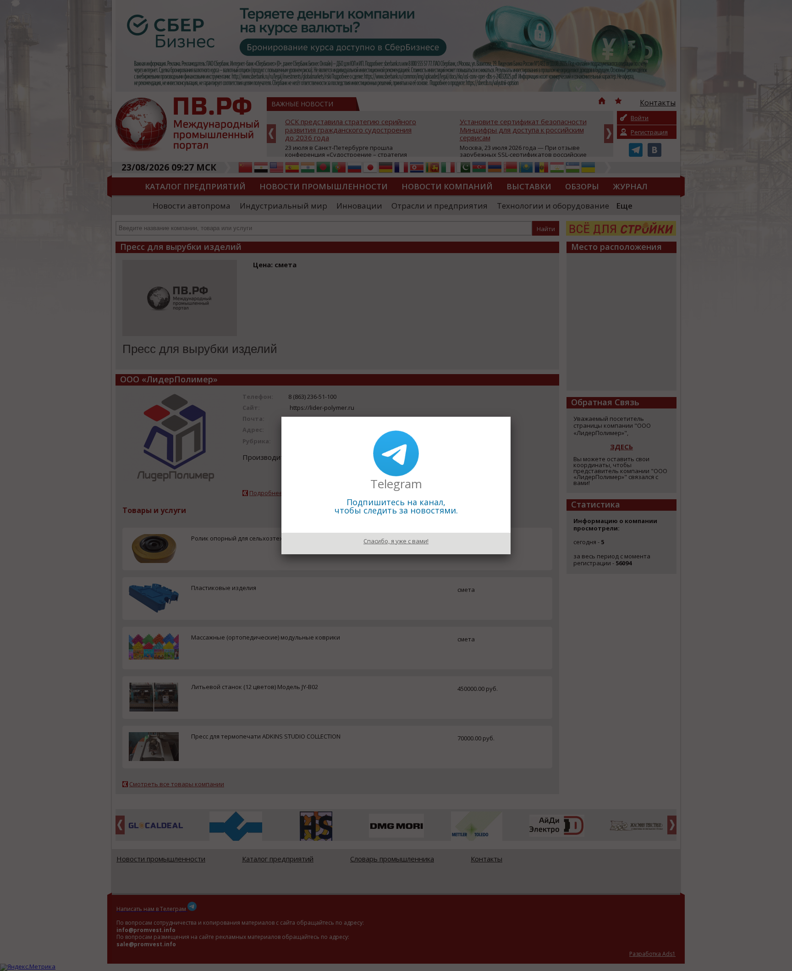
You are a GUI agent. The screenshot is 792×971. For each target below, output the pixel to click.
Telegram (396, 483)
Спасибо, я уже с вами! (396, 541)
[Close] (510, 416)
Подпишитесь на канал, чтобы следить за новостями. (396, 506)
